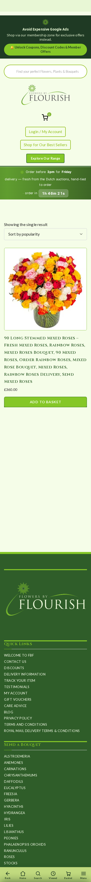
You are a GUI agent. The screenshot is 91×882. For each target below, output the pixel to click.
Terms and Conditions (25, 724)
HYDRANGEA (14, 813)
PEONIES (11, 838)
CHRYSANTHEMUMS (20, 775)
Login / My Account (45, 131)
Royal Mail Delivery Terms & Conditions (42, 731)
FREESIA (10, 794)
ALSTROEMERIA (17, 756)
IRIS (7, 819)
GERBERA (11, 800)
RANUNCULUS (15, 851)
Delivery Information (25, 674)
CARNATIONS (15, 769)
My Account (16, 693)
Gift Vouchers (18, 699)
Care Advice (15, 706)
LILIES (8, 825)
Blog (8, 712)
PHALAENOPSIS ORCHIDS (25, 844)
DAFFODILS (13, 781)
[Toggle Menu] (45, 158)
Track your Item (19, 680)
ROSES (9, 857)
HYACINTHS (14, 806)
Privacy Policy (18, 718)
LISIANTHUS (14, 832)
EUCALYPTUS (15, 788)
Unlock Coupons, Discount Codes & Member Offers (45, 49)
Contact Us (15, 662)
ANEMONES (13, 763)
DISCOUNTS (14, 668)
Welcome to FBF (19, 655)
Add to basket (45, 402)
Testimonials (16, 687)
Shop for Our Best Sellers (45, 144)
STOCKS (10, 863)
